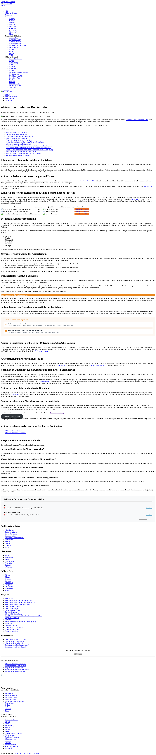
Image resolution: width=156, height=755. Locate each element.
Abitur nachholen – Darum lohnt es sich (18, 600)
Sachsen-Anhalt (14, 84)
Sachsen (12, 82)
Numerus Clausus (11, 625)
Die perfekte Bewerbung (13, 614)
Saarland (12, 80)
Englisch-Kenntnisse (12, 618)
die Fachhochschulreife (98, 365)
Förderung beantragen (42, 351)
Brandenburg (13, 63)
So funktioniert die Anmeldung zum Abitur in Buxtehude (25, 142)
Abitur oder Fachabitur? (13, 606)
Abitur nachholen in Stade (14, 431)
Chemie (12, 21)
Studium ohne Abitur (12, 629)
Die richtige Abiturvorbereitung (16, 134)
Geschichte (13, 30)
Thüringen (12, 87)
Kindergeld (9, 557)
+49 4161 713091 (37, 508)
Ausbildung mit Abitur (12, 610)
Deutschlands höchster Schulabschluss (83, 181)
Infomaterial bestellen (81, 209)
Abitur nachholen (11, 13)
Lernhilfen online (44, 382)
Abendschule (13, 38)
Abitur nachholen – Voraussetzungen (17, 604)
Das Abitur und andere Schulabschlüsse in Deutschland (23, 616)
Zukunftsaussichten (11, 631)
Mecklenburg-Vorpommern (18, 72)
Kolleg (11, 49)
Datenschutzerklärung (57, 413)
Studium (12, 53)
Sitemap (36, 753)
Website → (149, 508)
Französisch (13, 26)
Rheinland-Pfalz (14, 78)
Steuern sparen (10, 561)
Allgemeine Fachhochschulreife (15, 641)
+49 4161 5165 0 (34, 515)
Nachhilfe (8, 15)
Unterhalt (8, 565)
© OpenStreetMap (143, 519)
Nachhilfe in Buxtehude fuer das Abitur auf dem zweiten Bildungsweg (29, 150)
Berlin (11, 64)
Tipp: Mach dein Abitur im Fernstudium (19, 140)
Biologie (12, 19)
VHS (11, 55)
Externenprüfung (15, 43)
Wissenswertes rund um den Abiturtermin (19, 136)
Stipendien (8, 563)
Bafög (7, 555)
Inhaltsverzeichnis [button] (7, 129)
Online (11, 51)
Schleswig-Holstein (15, 85)
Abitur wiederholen (11, 608)
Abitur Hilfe (148, 186)
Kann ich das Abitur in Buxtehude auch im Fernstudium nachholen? (28, 148)
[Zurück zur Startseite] (6, 4)
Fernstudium (13, 47)
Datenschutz (27, 753)
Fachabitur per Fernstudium (18, 45)
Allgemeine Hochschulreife (14, 643)
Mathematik (13, 32)
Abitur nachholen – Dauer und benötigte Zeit (20, 602)
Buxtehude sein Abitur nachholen (137, 120)
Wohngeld (8, 567)
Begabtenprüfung (15, 40)
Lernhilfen (8, 623)
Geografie (12, 28)
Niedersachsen (14, 74)
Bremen (12, 66)
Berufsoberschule (15, 42)
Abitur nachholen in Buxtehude (16, 132)
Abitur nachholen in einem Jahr (15, 639)
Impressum (18, 753)
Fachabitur (15, 394)
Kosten (7, 559)
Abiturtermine (9, 98)
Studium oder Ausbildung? (14, 627)
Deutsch (12, 22)
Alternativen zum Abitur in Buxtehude (18, 144)
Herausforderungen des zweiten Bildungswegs (20, 621)
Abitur (7, 11)
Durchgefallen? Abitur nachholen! (17, 138)
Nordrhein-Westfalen (16, 76)
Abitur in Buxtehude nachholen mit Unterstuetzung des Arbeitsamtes (29, 146)
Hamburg (12, 68)
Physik (11, 34)
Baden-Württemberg (16, 59)
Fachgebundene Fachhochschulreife (17, 645)
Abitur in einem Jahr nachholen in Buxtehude (21, 151)
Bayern (11, 61)
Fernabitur (61, 365)
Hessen (11, 70)
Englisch (12, 24)
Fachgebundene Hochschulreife (15, 647)
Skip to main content (8, 2)
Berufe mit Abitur (11, 612)
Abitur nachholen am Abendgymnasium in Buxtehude (24, 153)
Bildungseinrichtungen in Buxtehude (18, 155)
